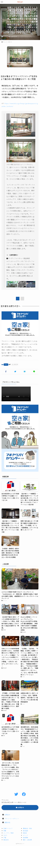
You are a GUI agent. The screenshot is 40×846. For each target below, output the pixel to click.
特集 (4, 831)
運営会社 (7, 822)
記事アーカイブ (7, 828)
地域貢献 (25, 837)
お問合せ (7, 815)
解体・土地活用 (27, 840)
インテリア (15, 364)
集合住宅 (6, 840)
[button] (2, 2)
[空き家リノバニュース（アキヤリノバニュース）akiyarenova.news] (20, 2)
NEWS (5, 36)
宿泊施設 (25, 831)
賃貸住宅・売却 (27, 828)
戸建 (4, 837)
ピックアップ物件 (8, 833)
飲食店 (25, 833)
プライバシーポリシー (11, 819)
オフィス (25, 835)
